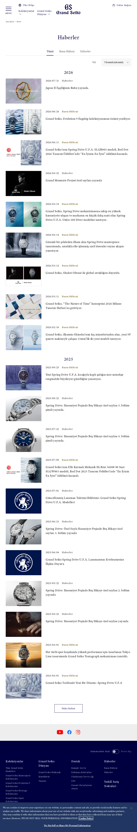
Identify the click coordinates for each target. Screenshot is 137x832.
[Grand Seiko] (68, 9)
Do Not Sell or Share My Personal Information (67, 825)
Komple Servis (78, 768)
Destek (75, 761)
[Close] (131, 808)
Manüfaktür (44, 776)
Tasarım (42, 781)
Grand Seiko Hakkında (50, 772)
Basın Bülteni (67, 51)
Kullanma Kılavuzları (81, 772)
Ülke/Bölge (29, 5)
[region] (68, 817)
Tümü (50, 51)
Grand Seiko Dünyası (44, 12)
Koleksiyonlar (26, 11)
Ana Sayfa (10, 21)
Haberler (85, 51)
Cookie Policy (86, 818)
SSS (73, 781)
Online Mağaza (124, 5)
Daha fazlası (68, 708)
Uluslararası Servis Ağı (82, 776)
